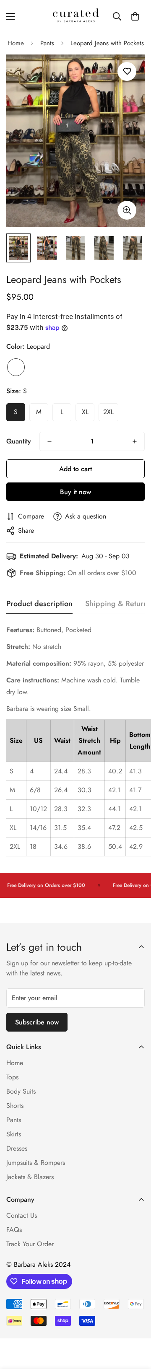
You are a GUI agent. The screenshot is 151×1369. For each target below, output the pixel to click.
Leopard (16, 367)
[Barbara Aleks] (76, 16)
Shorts (14, 1105)
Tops (12, 1077)
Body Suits (21, 1091)
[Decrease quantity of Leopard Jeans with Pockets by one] (49, 441)
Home (16, 43)
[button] (135, 16)
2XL (108, 412)
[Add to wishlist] (126, 71)
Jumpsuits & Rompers (35, 1162)
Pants (47, 43)
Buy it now (75, 492)
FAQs (14, 1229)
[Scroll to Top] (136, 1324)
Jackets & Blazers (30, 1177)
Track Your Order (30, 1244)
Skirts (13, 1134)
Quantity (18, 441)
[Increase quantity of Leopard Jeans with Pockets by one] (134, 441)
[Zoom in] (126, 210)
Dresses (16, 1148)
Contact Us (21, 1215)
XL (85, 412)
